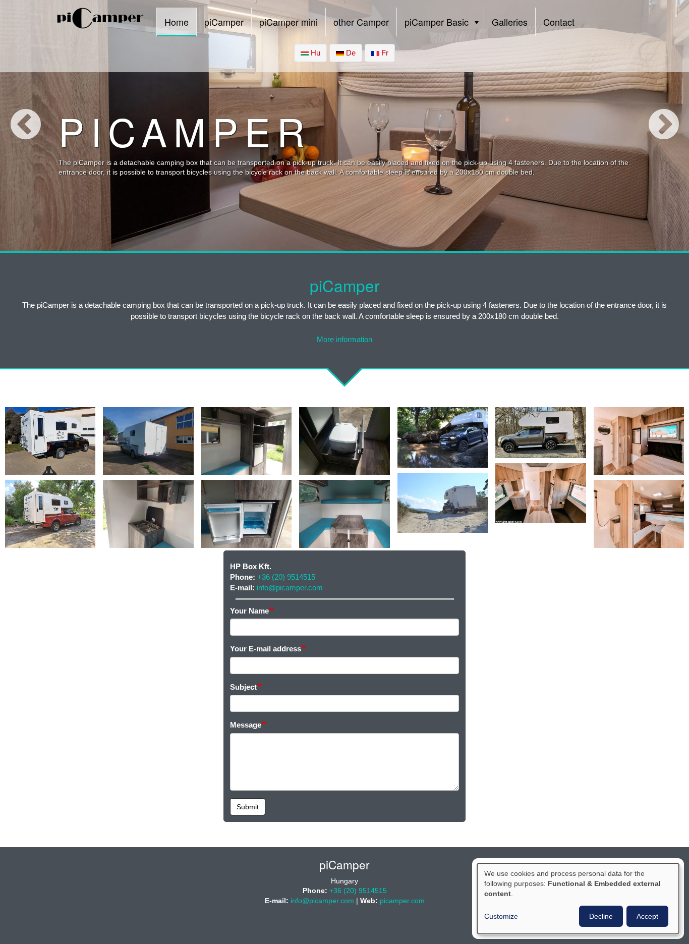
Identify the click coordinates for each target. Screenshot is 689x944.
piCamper (224, 21)
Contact (559, 21)
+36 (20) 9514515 (286, 577)
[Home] (100, 21)
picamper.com (402, 901)
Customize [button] (501, 916)
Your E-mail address (265, 648)
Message (245, 724)
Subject (243, 687)
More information (344, 339)
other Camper (361, 21)
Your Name (249, 610)
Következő (663, 125)
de (350, 52)
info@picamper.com (290, 587)
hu (314, 52)
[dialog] (578, 898)
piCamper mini (288, 21)
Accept (647, 916)
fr (383, 52)
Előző (25, 125)
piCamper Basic (437, 21)
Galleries (510, 21)
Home (176, 21)
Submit (248, 807)
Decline (601, 916)
